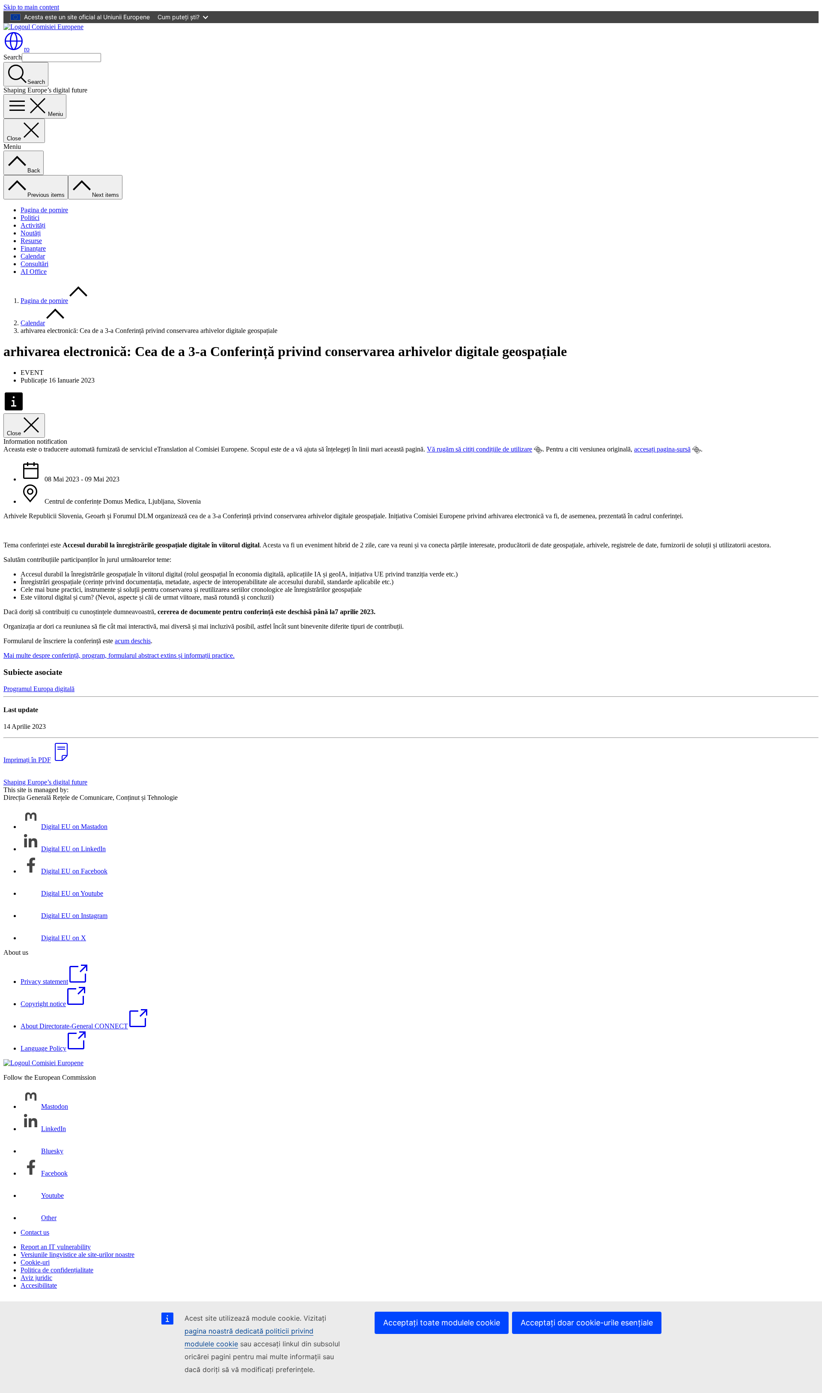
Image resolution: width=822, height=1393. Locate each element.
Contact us (35, 1232)
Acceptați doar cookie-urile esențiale (587, 1322)
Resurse (31, 240)
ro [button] (27, 49)
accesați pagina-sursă (662, 449)
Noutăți (31, 233)
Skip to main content (31, 7)
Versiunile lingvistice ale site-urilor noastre (77, 1254)
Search (12, 57)
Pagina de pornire (44, 210)
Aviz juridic (36, 1277)
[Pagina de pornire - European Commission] (43, 26)
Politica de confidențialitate (57, 1270)
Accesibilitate (39, 1285)
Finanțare (33, 248)
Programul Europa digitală (38, 688)
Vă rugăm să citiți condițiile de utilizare (479, 449)
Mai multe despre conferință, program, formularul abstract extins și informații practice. (119, 655)
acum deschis (133, 641)
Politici (30, 217)
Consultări (34, 263)
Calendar (33, 256)
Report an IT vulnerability (56, 1246)
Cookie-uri (35, 1262)
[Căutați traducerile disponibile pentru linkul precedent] (538, 450)
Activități (33, 225)
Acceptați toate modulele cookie (441, 1322)
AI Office (34, 271)
